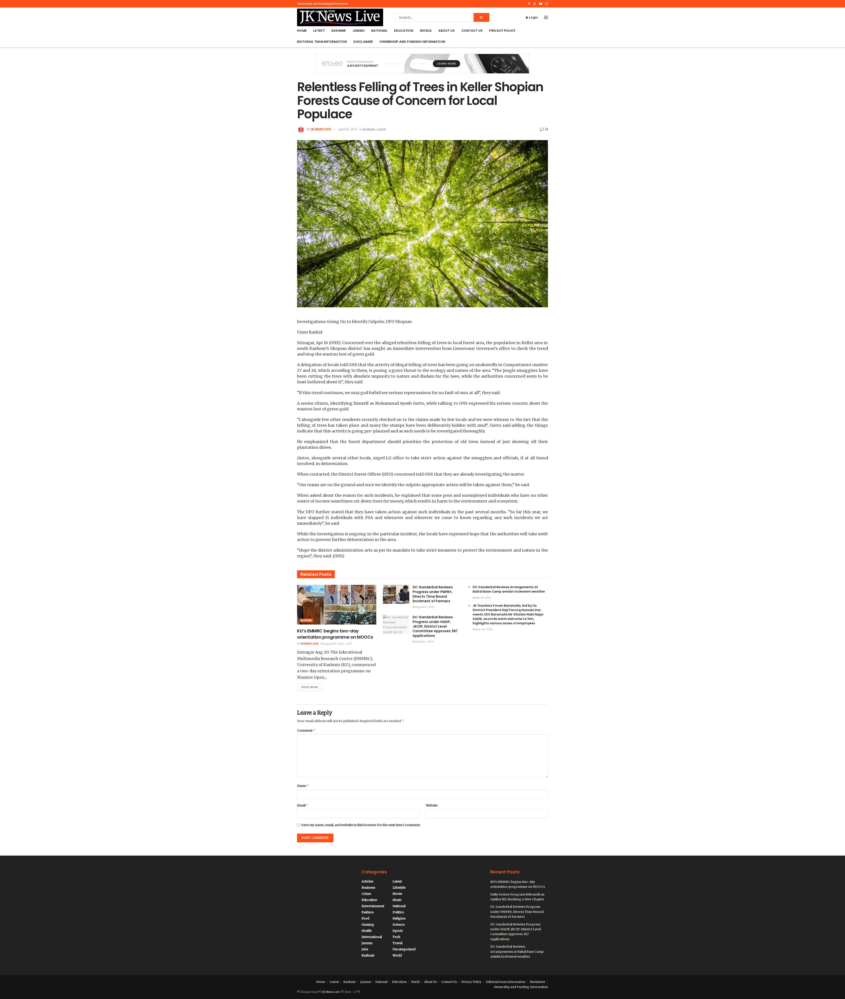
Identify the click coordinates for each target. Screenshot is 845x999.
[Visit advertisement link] (422, 67)
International (372, 937)
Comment (306, 730)
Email (303, 805)
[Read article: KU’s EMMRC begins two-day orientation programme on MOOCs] (336, 605)
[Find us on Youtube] (540, 4)
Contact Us (472, 30)
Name (303, 786)
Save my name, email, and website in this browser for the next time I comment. (361, 825)
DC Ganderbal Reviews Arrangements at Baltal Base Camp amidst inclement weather (509, 589)
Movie (397, 894)
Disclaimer (363, 41)
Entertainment (373, 906)
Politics (398, 912)
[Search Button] (481, 17)
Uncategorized (404, 949)
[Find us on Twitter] (534, 4)
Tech (396, 937)
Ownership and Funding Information (322, 4)
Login (533, 17)
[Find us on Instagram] (546, 4)
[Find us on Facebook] (529, 4)
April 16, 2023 (347, 129)
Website (432, 805)
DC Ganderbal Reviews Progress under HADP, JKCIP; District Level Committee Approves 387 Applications (435, 626)
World (426, 30)
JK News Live (321, 129)
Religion (399, 918)
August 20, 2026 (333, 643)
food (365, 918)
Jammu (359, 30)
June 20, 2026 (483, 629)
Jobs (365, 949)
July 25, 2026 (483, 597)
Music (397, 900)
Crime (366, 894)
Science (399, 925)
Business (368, 888)
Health (367, 931)
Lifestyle (399, 888)
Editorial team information (322, 41)
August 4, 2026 (424, 606)
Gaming (368, 925)
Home (302, 30)
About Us (446, 30)
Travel (397, 943)
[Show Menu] (546, 17)
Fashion (368, 912)
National (379, 30)
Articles (367, 881)
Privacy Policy (502, 30)
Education (403, 30)
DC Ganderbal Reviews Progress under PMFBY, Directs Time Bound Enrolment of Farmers (433, 594)
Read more (311, 686)
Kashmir (338, 30)
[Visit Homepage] (340, 17)
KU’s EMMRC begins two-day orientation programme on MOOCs (335, 634)
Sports (398, 931)
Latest (319, 30)
